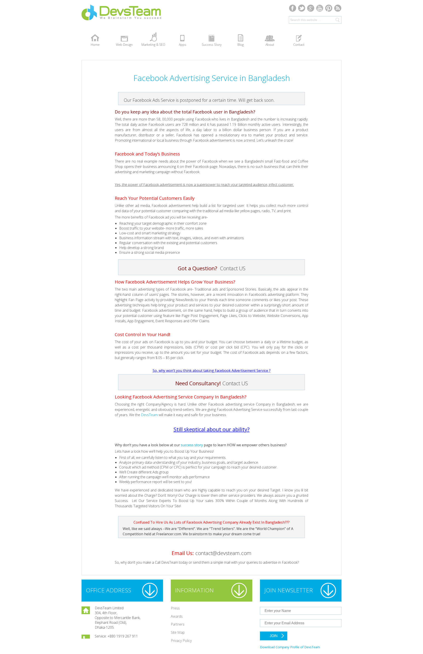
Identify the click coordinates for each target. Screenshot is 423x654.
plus (310, 8)
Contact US (232, 268)
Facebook (292, 8)
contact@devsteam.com (223, 553)
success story (192, 445)
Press (175, 608)
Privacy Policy (181, 640)
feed (337, 8)
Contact (298, 45)
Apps (182, 45)
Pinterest (328, 8)
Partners (177, 624)
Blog (240, 45)
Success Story (211, 45)
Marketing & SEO (153, 45)
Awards (177, 616)
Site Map (178, 632)
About (269, 45)
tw (301, 8)
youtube (319, 8)
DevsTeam (137, 16)
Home (95, 45)
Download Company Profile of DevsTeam (290, 647)
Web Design (124, 45)
